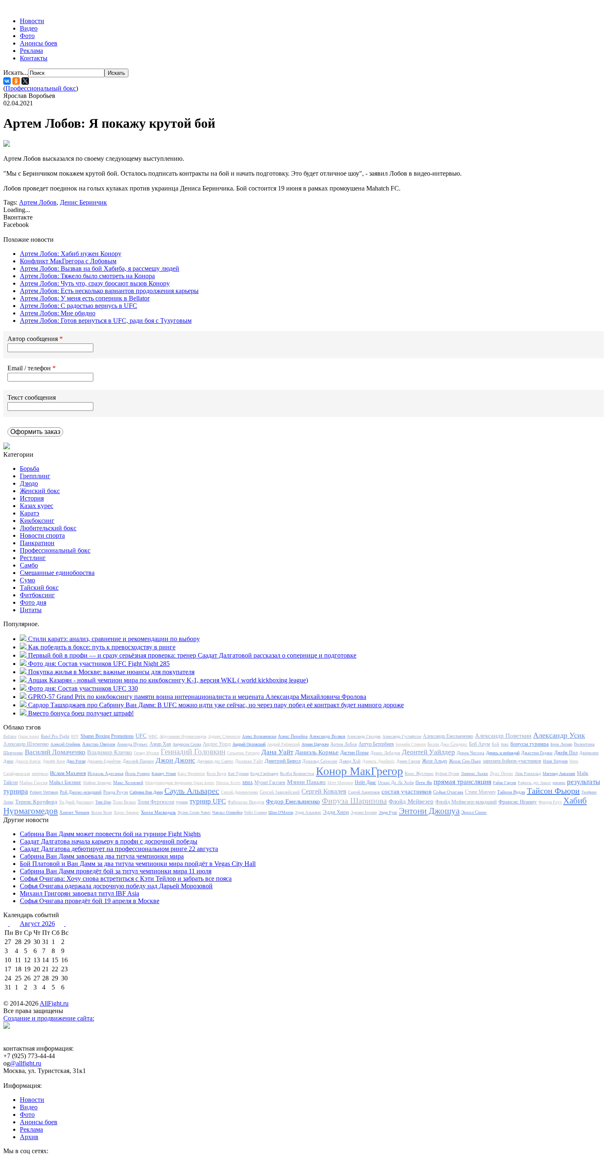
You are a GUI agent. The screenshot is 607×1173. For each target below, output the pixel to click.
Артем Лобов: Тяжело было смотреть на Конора (87, 275)
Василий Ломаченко (55, 752)
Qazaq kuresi (28, 736)
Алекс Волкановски (259, 736)
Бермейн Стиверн (411, 744)
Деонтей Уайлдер (428, 752)
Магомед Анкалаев (559, 773)
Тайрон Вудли (511, 791)
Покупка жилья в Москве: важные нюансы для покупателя (111, 671)
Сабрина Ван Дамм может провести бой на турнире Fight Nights (110, 833)
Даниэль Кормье (317, 752)
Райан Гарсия (504, 782)
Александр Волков (327, 736)
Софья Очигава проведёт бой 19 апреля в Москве (89, 900)
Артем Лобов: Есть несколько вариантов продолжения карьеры (109, 290)
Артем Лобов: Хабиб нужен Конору (70, 253)
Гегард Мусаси (146, 753)
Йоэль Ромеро (137, 773)
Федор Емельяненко (293, 801)
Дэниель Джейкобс (378, 761)
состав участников (407, 791)
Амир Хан (160, 744)
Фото (27, 35)
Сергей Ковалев (323, 791)
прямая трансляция (462, 782)
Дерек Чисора (470, 752)
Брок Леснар (561, 744)
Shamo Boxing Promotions (107, 736)
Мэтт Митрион (340, 782)
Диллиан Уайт (249, 760)
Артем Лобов (38, 202)
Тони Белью (124, 801)
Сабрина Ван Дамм (146, 792)
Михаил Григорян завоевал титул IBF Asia (79, 893)
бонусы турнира (529, 744)
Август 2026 (37, 923)
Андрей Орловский (249, 744)
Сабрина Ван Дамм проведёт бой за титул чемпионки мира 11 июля (115, 871)
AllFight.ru (54, 1003)
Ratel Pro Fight (55, 736)
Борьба (29, 468)
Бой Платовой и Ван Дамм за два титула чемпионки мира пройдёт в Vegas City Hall (138, 863)
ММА (247, 782)
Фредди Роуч (550, 802)
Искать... (15, 72)
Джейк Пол (566, 753)
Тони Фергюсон (156, 802)
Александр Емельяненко (448, 736)
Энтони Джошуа (429, 811)
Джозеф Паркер (138, 760)
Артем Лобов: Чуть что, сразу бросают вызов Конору (95, 283)
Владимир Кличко (109, 752)
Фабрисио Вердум (246, 801)
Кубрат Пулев (447, 773)
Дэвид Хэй (349, 760)
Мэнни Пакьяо (306, 782)
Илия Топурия (555, 761)
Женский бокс (40, 490)
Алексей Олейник (65, 744)
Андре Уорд (217, 744)
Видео (29, 28)
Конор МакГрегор (359, 771)
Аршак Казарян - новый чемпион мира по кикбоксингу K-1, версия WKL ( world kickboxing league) (168, 680)
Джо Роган (75, 761)
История (32, 498)
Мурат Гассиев (269, 782)
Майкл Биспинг (65, 782)
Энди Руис (388, 812)
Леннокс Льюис (474, 773)
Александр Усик (559, 735)
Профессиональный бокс (40, 88)
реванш (558, 782)
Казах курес (36, 505)
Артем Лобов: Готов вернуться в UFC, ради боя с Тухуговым (106, 320)
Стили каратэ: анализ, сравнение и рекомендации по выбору (114, 638)
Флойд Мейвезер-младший (466, 802)
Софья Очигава (448, 791)
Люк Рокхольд (528, 773)
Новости (32, 20)
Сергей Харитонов (364, 792)
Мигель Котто (228, 782)
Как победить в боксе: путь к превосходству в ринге (101, 647)
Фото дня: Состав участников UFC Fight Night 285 (99, 663)
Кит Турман (238, 773)
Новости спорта (42, 535)
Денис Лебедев (385, 752)
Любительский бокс (48, 528)
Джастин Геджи (536, 752)
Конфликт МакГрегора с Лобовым (68, 261)
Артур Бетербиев (376, 744)
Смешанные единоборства (57, 572)
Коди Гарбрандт (264, 773)
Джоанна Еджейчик (104, 761)
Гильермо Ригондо (243, 753)
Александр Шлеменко (26, 744)
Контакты (33, 58)
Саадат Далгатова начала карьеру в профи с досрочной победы (108, 841)
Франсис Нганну (517, 802)
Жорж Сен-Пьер (465, 760)
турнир (182, 802)
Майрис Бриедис (97, 782)
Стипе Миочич (480, 792)
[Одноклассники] (16, 81)
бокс (505, 744)
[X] (25, 81)
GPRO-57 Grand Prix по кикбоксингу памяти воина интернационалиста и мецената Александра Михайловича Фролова (197, 696)
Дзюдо (29, 483)
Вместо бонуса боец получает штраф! (81, 713)
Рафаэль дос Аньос (534, 782)
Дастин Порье (354, 753)
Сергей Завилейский (280, 791)
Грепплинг (35, 475)
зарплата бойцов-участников (512, 761)
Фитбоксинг (37, 594)
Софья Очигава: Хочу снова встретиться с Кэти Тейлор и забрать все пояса (126, 878)
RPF (75, 736)
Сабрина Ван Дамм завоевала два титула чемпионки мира (102, 856)
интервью (40, 773)
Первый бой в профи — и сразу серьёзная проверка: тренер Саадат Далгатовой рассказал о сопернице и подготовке (192, 655)
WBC (153, 736)
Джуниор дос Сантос (215, 761)
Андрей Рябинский (283, 744)
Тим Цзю (103, 802)
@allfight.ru (25, 1063)
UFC (141, 736)
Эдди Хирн (336, 812)
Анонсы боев (38, 43)
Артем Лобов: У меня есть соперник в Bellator (84, 298)
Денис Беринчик (83, 202)
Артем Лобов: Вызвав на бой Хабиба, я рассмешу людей (99, 268)
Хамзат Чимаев (74, 812)
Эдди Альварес (308, 812)
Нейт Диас (365, 782)
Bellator (10, 736)
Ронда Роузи (115, 791)
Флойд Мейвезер (411, 801)
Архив (29, 1136)
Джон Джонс (175, 760)
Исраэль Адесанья (105, 773)
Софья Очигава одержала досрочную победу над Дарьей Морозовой (116, 885)
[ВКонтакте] (7, 81)
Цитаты (31, 609)
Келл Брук (216, 773)
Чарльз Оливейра (227, 812)
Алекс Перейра (293, 736)
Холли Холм (101, 812)
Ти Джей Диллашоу (76, 802)
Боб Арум (479, 744)
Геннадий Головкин (193, 751)
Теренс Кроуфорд (36, 802)
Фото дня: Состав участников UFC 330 (83, 688)
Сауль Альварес (191, 790)
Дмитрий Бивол (283, 761)
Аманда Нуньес (132, 743)
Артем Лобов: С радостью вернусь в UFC (78, 305)
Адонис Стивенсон (224, 736)
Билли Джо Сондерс (447, 743)
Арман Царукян (315, 744)
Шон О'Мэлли (280, 812)
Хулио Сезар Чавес (194, 812)
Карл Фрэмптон (191, 773)
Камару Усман (164, 773)
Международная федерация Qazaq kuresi (179, 782)
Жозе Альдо (434, 761)
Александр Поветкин (503, 735)
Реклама (31, 50)
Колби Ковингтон (297, 773)
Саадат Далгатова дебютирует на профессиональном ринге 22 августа (119, 848)
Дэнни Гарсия (408, 761)
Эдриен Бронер (364, 812)
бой (495, 743)
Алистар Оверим (98, 743)
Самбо (29, 565)
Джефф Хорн (54, 761)
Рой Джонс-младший (81, 791)
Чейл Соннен (255, 812)
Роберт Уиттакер (44, 792)
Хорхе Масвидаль (158, 812)
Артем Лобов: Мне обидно (57, 313)
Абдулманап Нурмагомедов (182, 736)
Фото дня (33, 602)
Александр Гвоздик (364, 736)
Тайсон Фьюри (553, 790)
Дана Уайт (277, 752)
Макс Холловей (128, 782)
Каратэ (29, 513)
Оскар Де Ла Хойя (396, 782)
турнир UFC (208, 801)
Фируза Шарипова (354, 800)
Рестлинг (33, 557)
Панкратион (37, 542)
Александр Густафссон (401, 736)
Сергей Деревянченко (239, 792)
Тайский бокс (39, 587)
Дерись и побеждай (502, 753)
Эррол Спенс (474, 812)
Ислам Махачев (68, 773)
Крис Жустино (419, 773)
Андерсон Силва (187, 744)
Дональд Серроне (319, 760)
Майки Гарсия (33, 782)
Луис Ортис (501, 773)
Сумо (27, 580)
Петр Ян (423, 782)
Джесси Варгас (28, 761)
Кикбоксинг (37, 520)
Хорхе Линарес (126, 812)
